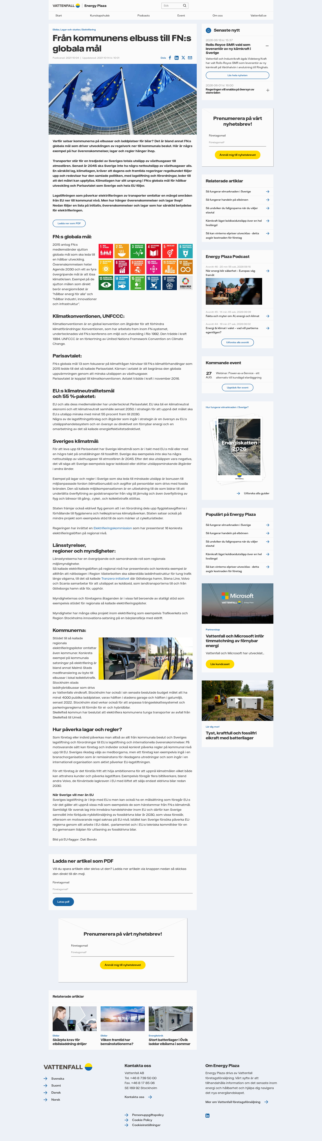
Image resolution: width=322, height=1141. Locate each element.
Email (190, 58)
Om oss (218, 15)
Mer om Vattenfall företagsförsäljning (232, 1102)
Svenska (57, 1078)
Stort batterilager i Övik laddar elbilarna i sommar (169, 1042)
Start (59, 15)
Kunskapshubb (100, 15)
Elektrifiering (89, 29)
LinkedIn (177, 58)
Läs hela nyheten (238, 75)
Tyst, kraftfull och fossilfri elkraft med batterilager (231, 735)
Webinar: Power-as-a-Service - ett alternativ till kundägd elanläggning (233, 375)
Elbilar (56, 29)
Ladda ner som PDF (69, 223)
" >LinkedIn (207, 1115)
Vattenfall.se (258, 15)
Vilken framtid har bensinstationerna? (117, 1042)
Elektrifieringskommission (113, 528)
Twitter (183, 58)
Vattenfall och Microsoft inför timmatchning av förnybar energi (235, 640)
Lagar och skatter (70, 29)
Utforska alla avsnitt (237, 342)
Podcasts (144, 15)
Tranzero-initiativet (115, 578)
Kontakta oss (134, 1097)
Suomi (56, 1085)
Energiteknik (156, 1035)
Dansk (56, 1092)
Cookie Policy (142, 1120)
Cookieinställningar (146, 1125)
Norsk (55, 1100)
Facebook (170, 58)
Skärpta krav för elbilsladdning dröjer (70, 1042)
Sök (184, 6)
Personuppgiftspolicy (148, 1115)
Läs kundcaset (220, 664)
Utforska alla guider (256, 493)
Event (181, 15)
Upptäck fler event (237, 387)
